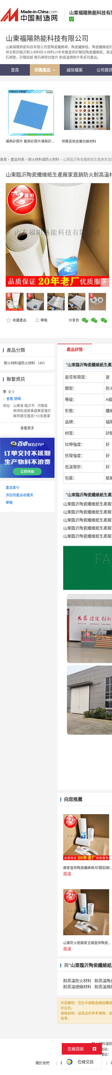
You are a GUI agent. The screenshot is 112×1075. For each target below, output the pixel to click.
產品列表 (17, 159)
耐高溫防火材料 (77, 980)
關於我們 (42, 1063)
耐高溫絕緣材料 (77, 986)
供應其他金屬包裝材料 (79, 141)
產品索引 (13, 487)
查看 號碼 (13, 398)
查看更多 (27, 428)
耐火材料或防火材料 (43, 159)
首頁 (3, 159)
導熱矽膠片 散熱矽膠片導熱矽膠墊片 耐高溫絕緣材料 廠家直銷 (53, 141)
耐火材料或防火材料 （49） (25, 363)
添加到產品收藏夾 (19, 495)
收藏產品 (19, 320)
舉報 (43, 320)
